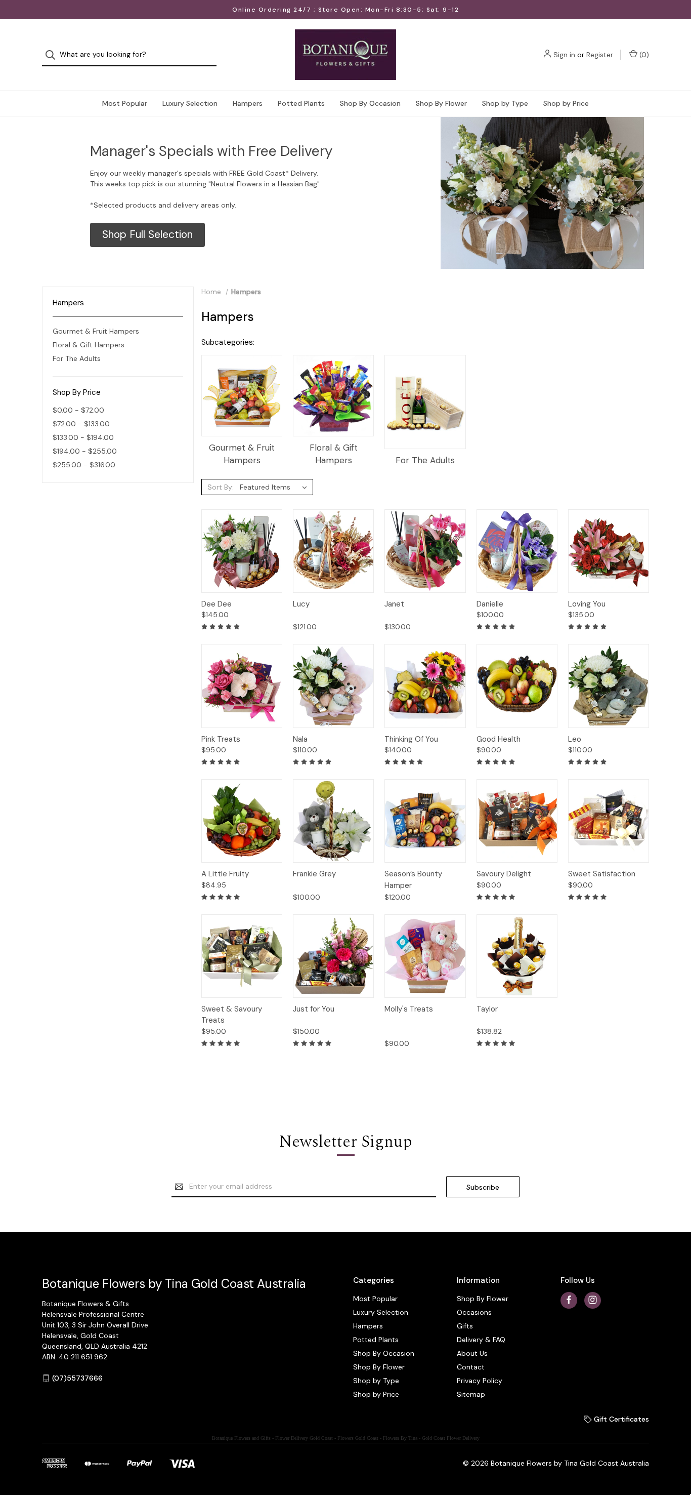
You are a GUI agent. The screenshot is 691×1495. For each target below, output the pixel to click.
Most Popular (124, 103)
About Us (472, 1353)
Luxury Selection (190, 103)
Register (599, 54)
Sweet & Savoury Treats (231, 1015)
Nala (300, 739)
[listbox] (275, 487)
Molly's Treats (408, 1009)
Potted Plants (301, 103)
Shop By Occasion (370, 103)
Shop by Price (566, 103)
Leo (574, 739)
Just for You (313, 1009)
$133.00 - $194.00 (83, 437)
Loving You (587, 604)
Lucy (301, 604)
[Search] (53, 55)
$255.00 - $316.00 (84, 464)
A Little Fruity (225, 874)
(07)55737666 (77, 1378)
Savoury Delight (504, 874)
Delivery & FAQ (481, 1339)
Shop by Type (505, 103)
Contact (471, 1366)
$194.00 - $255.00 (85, 451)
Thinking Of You (411, 739)
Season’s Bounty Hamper (413, 880)
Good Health (499, 739)
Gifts (465, 1325)
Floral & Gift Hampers (88, 344)
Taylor (487, 1009)
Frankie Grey (314, 874)
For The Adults (77, 358)
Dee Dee (216, 604)
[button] (147, 235)
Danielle (490, 604)
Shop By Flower (441, 103)
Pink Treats (220, 739)
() (643, 54)
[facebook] (569, 1300)
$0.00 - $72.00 (78, 410)
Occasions (474, 1312)
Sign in (564, 54)
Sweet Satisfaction (601, 874)
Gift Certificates (620, 1419)
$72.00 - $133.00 (81, 423)
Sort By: (220, 487)
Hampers (248, 103)
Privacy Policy (479, 1380)
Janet (394, 604)
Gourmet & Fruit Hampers (96, 331)
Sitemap (471, 1394)
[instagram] (592, 1300)
